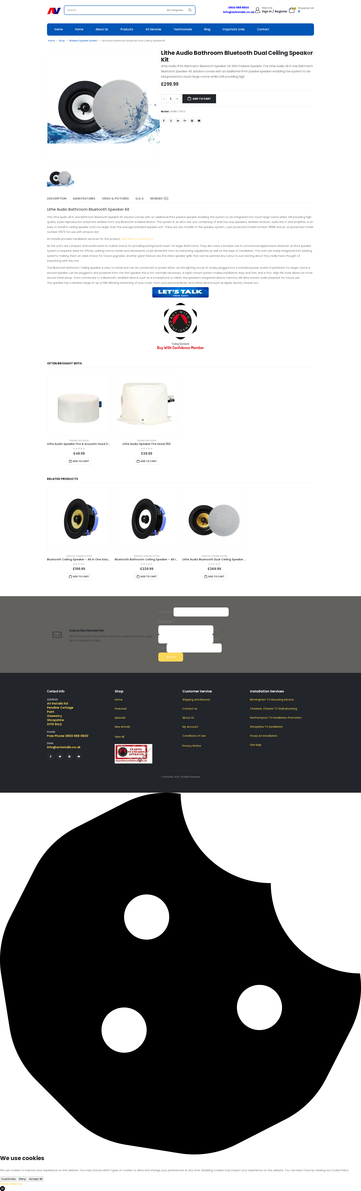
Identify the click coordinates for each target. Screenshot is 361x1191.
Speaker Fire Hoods (79, 440)
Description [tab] (56, 198)
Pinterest (192, 121)
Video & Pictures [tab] (115, 198)
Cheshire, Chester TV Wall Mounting (273, 709)
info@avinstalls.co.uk (238, 12)
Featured (121, 709)
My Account (190, 727)
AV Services (153, 29)
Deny (22, 1179)
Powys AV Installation (263, 736)
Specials (120, 718)
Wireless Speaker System (83, 40)
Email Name (165, 611)
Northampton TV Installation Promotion (276, 718)
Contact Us (189, 709)
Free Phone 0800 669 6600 (67, 736)
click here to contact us (137, 239)
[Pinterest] (69, 756)
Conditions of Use (194, 736)
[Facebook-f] (50, 756)
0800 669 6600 (238, 7)
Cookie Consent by (11, 1183)
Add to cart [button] (81, 461)
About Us (102, 29)
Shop (62, 40)
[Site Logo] (54, 11)
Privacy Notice (191, 746)
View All (119, 737)
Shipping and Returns (196, 699)
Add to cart (202, 99)
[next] (311, 53)
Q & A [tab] (139, 198)
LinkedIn (178, 121)
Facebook (164, 121)
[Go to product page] (79, 404)
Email (199, 121)
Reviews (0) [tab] (159, 198)
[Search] (190, 10)
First (215, 629)
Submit (171, 657)
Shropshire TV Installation (266, 727)
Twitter (171, 121)
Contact (263, 29)
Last (215, 638)
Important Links (234, 29)
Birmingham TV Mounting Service (272, 699)
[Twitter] (60, 756)
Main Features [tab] (84, 198)
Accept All (35, 1179)
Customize (8, 1179)
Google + (185, 121)
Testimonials (183, 29)
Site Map (255, 745)
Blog (207, 29)
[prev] (305, 53)
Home (59, 29)
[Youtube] (78, 756)
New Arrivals (122, 727)
